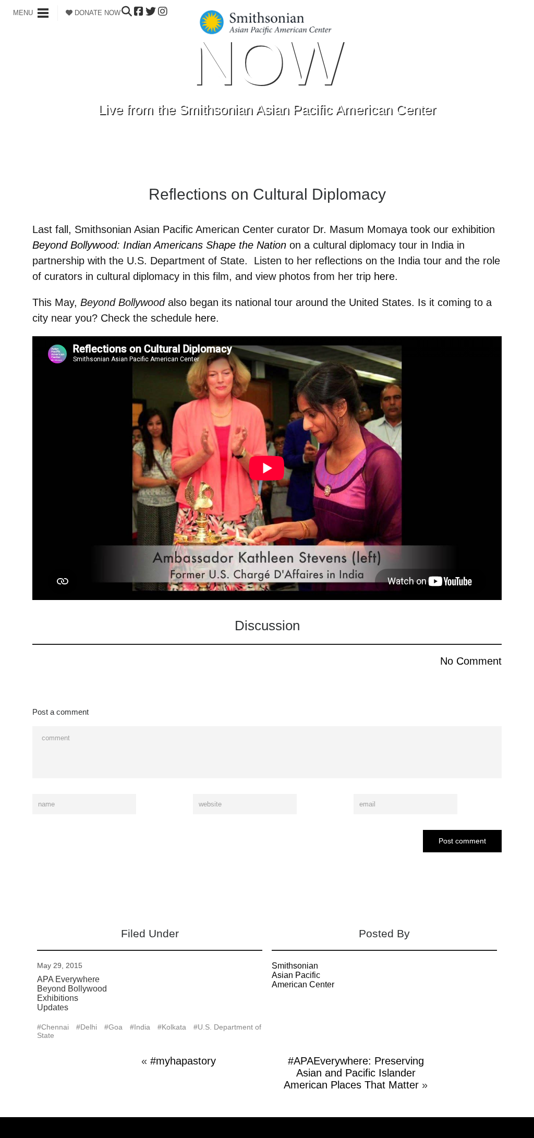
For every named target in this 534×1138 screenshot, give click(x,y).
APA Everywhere (68, 979)
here (384, 276)
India (142, 1027)
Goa (115, 1027)
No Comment (471, 661)
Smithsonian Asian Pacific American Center (303, 975)
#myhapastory (183, 1061)
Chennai (55, 1027)
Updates (52, 1007)
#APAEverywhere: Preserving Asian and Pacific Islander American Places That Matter (354, 1073)
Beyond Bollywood (72, 988)
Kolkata (174, 1027)
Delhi (88, 1027)
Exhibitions (57, 998)
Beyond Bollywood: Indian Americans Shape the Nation (159, 245)
